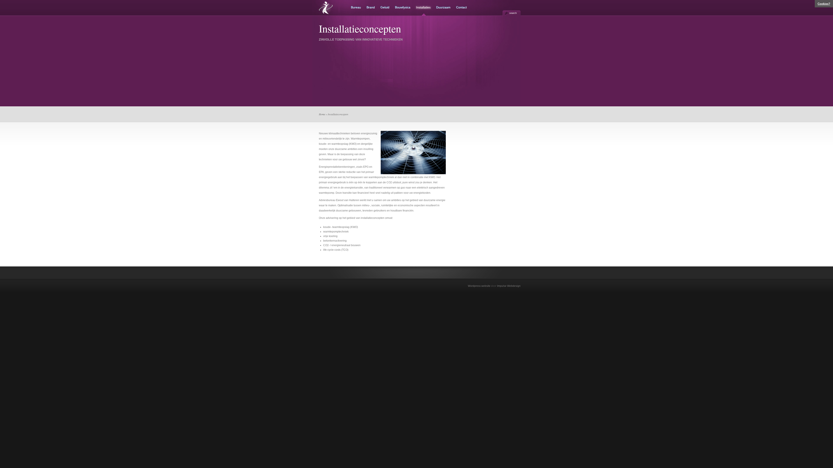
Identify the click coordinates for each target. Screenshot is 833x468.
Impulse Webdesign (509, 286)
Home (322, 114)
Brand (371, 7)
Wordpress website (479, 286)
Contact (461, 7)
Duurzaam (443, 7)
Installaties (423, 7)
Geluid (384, 7)
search (513, 13)
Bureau (356, 7)
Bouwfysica (402, 7)
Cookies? (824, 3)
